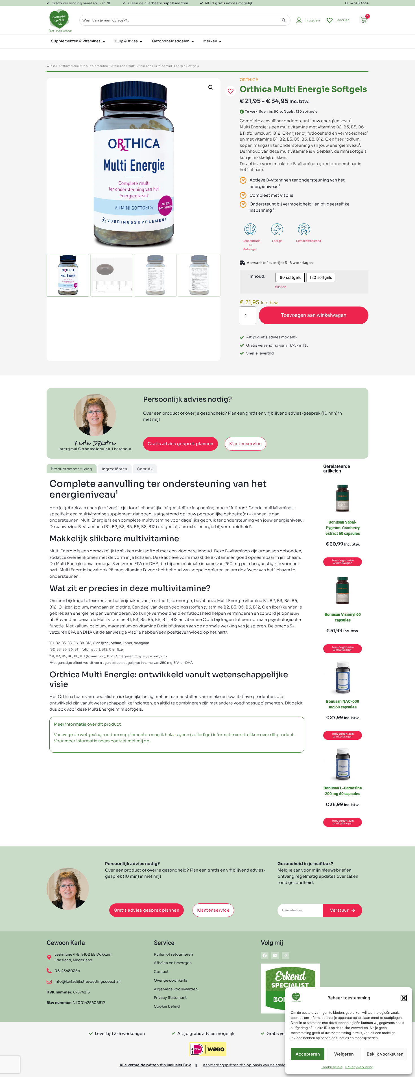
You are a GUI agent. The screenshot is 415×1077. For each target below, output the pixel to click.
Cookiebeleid (332, 1067)
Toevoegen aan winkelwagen (313, 315)
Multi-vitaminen (140, 66)
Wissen (280, 287)
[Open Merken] (220, 41)
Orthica (249, 79)
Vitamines (117, 66)
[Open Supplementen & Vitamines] (104, 41)
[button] (404, 998)
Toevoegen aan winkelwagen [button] (343, 562)
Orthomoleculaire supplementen (83, 66)
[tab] (72, 468)
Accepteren (308, 1054)
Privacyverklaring (359, 1067)
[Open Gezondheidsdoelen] (193, 41)
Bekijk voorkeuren (385, 1054)
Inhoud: (257, 276)
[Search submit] (284, 20)
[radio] (290, 277)
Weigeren (344, 1054)
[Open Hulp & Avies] (141, 41)
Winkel (52, 66)
